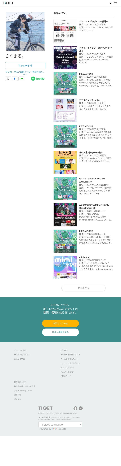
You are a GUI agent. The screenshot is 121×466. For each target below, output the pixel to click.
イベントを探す (20, 350)
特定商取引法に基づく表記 (24, 386)
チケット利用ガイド (22, 355)
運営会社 (17, 395)
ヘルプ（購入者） (67, 368)
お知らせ (64, 350)
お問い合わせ (65, 376)
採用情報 (17, 399)
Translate (61, 429)
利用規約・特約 (20, 382)
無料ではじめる (60, 323)
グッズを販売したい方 (69, 359)
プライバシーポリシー (23, 391)
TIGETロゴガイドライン (70, 363)
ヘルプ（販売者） (67, 372)
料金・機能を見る (60, 332)
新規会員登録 (19, 359)
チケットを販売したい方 (70, 355)
